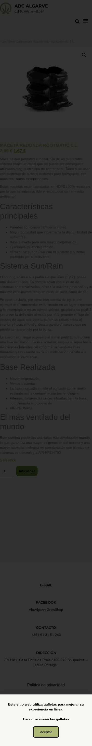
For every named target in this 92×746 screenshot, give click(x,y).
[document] (46, 373)
